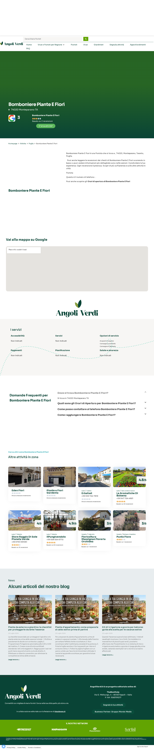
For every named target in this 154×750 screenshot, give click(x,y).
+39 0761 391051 (19, 542)
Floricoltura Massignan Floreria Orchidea (94, 539)
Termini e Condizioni (34, 747)
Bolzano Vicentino (129, 534)
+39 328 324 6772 (55, 539)
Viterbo (19, 534)
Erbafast (87, 493)
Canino (89, 491)
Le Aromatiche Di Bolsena (127, 494)
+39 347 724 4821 (124, 498)
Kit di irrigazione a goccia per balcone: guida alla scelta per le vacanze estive (122, 628)
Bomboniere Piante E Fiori (45, 115)
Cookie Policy (21, 747)
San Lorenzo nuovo (128, 491)
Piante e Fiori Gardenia (55, 491)
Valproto (91, 534)
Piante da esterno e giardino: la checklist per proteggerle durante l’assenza (30, 628)
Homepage (12, 144)
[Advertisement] (77, 18)
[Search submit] (85, 39)
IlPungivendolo (56, 536)
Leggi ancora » (13, 659)
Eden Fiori (18, 490)
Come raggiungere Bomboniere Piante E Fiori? (86, 415)
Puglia (31, 144)
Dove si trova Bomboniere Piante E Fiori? (82, 393)
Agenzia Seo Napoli (142, 746)
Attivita (23, 144)
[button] (101, 394)
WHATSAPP (8, 741)
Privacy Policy (11, 747)
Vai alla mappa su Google (26, 240)
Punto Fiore (123, 536)
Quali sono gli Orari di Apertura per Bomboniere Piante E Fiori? (96, 403)
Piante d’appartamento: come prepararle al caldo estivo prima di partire (76, 628)
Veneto (84, 534)
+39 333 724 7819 (90, 496)
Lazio (83, 491)
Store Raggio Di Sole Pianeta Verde (24, 538)
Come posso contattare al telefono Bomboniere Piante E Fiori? (96, 409)
